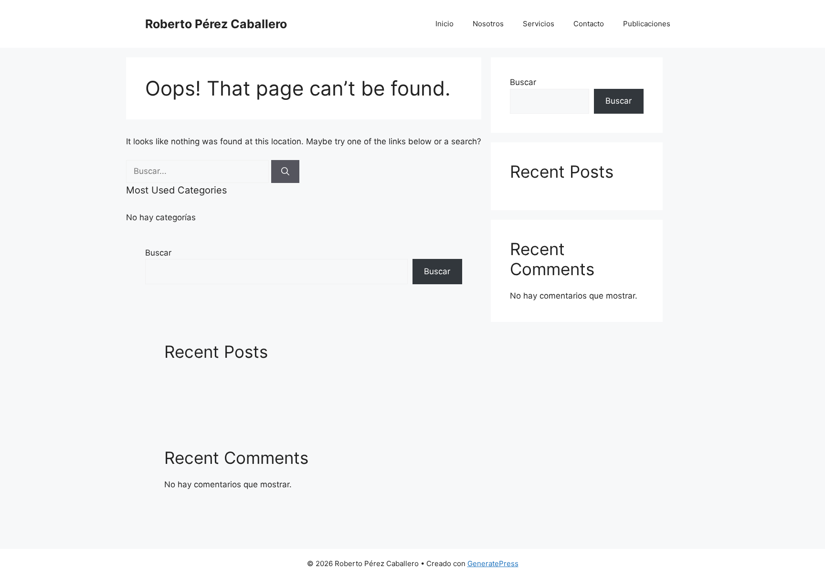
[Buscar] (285, 171)
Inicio (444, 23)
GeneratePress (492, 563)
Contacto (588, 23)
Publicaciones (646, 23)
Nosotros (488, 23)
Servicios (538, 23)
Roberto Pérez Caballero (216, 24)
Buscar (158, 252)
